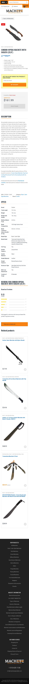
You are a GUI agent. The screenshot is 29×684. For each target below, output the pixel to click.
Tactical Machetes (14, 574)
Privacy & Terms (14, 654)
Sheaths (14, 586)
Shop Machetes (3, 2)
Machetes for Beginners (14, 621)
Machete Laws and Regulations (14, 630)
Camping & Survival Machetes (14, 633)
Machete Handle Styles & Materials (14, 613)
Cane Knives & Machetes (14, 560)
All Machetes (10, 18)
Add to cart (25, 408)
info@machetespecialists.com (14, 671)
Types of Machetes (14, 601)
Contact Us (14, 648)
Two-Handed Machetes (14, 577)
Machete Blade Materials (14, 610)
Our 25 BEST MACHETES (14, 598)
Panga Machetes (14, 568)
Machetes (17, 376)
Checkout (16, 6)
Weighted (14, 580)
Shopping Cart (14, 642)
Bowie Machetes (14, 554)
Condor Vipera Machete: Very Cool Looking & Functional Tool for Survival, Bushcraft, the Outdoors (14, 174)
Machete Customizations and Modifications (14, 627)
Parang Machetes (14, 571)
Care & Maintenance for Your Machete (14, 624)
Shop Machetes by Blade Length (14, 607)
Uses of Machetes (14, 618)
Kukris (14, 566)
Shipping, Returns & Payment (14, 651)
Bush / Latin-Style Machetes (7, 46)
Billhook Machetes (14, 557)
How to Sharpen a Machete (14, 615)
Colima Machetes (14, 563)
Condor (18, 196)
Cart (6, 6)
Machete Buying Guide (14, 595)
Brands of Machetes (14, 604)
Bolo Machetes (5, 454)
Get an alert (14, 84)
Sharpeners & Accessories (14, 583)
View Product (25, 369)
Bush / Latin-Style (16, 236)
